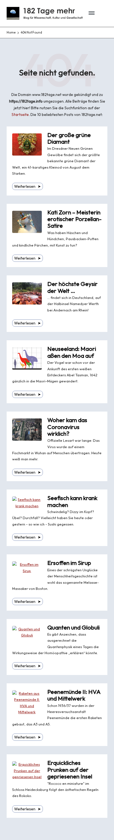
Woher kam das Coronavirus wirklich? (67, 426)
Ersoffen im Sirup (69, 563)
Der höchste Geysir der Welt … (72, 287)
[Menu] (90, 13)
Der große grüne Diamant (69, 138)
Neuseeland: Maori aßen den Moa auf (71, 352)
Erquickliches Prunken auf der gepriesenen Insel (69, 769)
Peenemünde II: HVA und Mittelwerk (73, 695)
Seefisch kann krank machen (72, 501)
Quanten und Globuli (73, 627)
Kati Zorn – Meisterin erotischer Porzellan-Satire (74, 219)
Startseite (20, 114)
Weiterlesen (27, 186)
